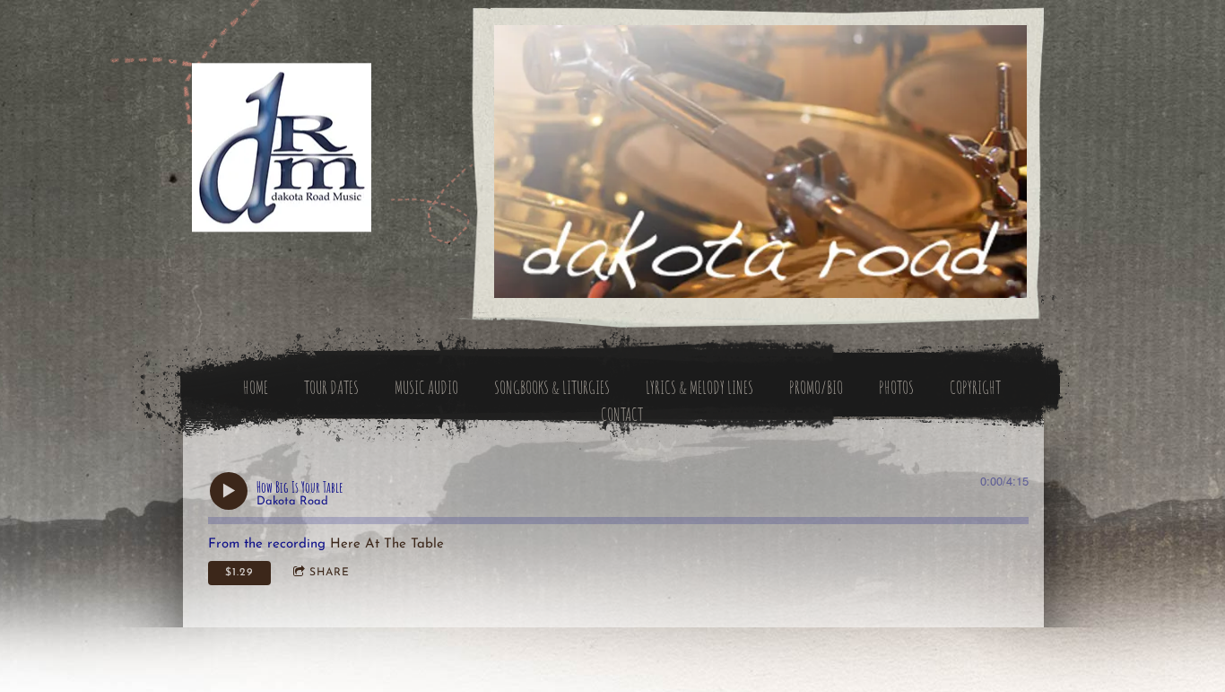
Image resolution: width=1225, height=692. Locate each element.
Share (329, 572)
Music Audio (426, 387)
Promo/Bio (816, 387)
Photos (896, 387)
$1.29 (239, 572)
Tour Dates (331, 387)
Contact (622, 414)
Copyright (975, 387)
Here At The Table (387, 544)
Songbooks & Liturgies (552, 387)
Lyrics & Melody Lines (699, 387)
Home (255, 387)
